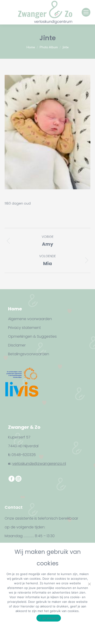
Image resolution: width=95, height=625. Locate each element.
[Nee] (89, 584)
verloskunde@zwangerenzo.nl (39, 463)
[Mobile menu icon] (86, 12)
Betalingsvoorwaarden (28, 354)
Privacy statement (24, 327)
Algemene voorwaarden (30, 319)
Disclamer (17, 345)
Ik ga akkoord (49, 618)
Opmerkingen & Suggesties (32, 336)
